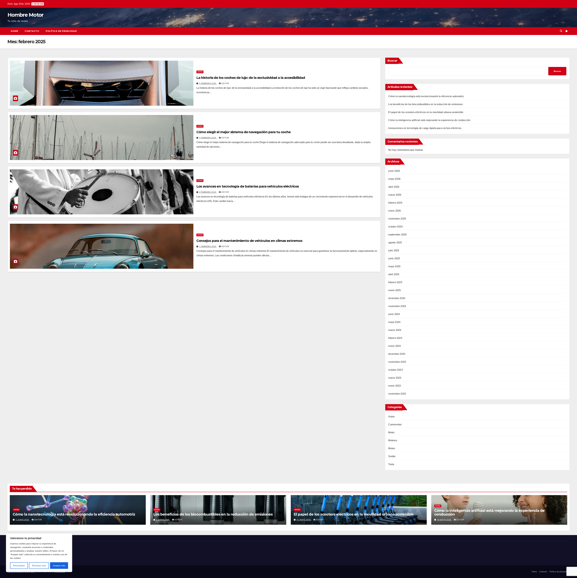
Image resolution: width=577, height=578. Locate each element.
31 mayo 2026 (304, 520)
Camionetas (394, 424)
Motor (391, 432)
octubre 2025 (395, 226)
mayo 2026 (394, 179)
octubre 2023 (395, 370)
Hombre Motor (25, 15)
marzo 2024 (394, 330)
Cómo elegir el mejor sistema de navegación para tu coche (243, 132)
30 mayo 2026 (444, 520)
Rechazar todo (39, 565)
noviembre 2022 (397, 393)
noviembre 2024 (397, 306)
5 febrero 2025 (208, 83)
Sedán (391, 456)
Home (14, 31)
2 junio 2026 (23, 520)
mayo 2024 (394, 322)
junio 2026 (394, 171)
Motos (391, 448)
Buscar (392, 60)
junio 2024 (394, 314)
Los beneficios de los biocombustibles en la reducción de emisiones (425, 104)
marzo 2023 (394, 378)
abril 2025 (393, 274)
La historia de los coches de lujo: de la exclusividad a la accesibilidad (250, 78)
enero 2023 (394, 385)
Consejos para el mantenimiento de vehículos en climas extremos (249, 241)
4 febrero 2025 (208, 138)
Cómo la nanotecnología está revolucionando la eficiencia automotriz (426, 96)
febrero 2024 (395, 338)
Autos (200, 72)
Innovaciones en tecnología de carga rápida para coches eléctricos (424, 128)
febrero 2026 (395, 202)
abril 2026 (393, 187)
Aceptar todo (59, 565)
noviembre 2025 (397, 218)
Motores (392, 440)
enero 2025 (394, 290)
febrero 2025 (395, 282)
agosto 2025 (395, 242)
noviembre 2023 (397, 362)
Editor (225, 83)
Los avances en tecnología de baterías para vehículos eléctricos (247, 186)
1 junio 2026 (163, 520)
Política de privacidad (61, 31)
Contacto (32, 31)
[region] (39, 552)
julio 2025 (393, 250)
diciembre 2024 (396, 298)
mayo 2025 (394, 266)
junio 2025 (394, 258)
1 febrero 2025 (208, 246)
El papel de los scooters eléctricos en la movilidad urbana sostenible (425, 112)
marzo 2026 (394, 195)
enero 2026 (394, 210)
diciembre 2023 (396, 354)
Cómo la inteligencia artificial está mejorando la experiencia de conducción (429, 120)
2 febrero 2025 (208, 192)
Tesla (391, 464)
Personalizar (19, 565)
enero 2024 (394, 346)
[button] (561, 31)
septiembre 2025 (397, 234)
